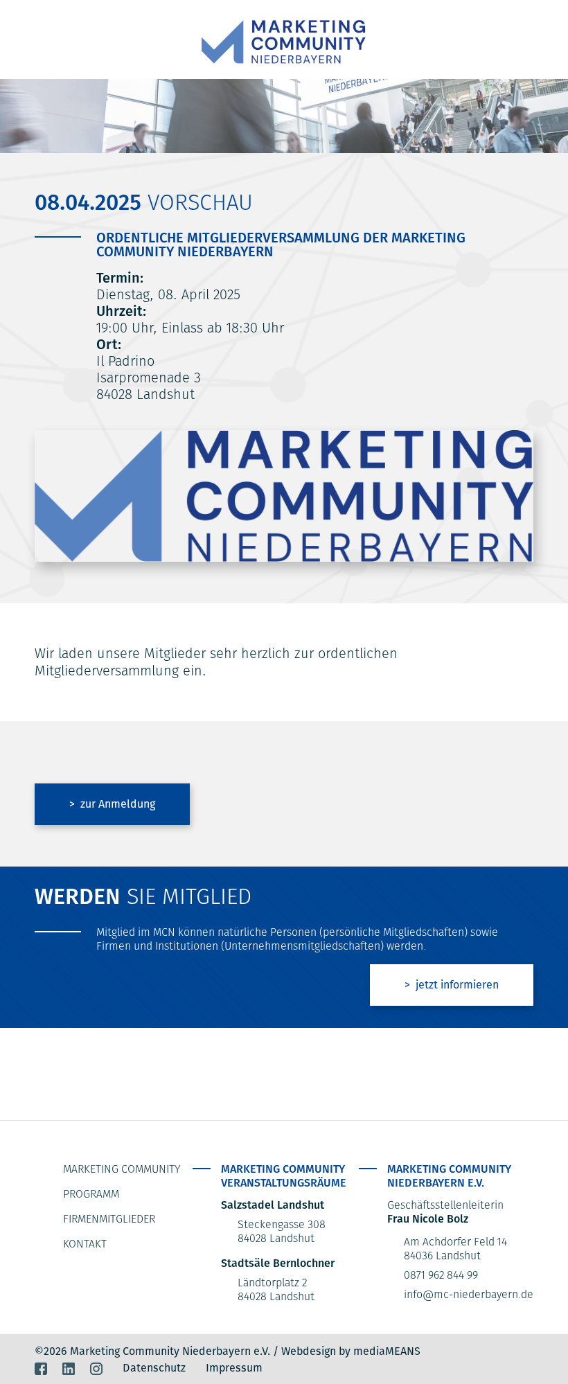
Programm (91, 1193)
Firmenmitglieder (109, 1218)
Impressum (234, 1367)
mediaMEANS (386, 1351)
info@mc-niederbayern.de (468, 1294)
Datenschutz (154, 1367)
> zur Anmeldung (112, 803)
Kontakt (85, 1243)
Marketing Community (121, 1168)
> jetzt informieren (452, 984)
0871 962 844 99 (441, 1274)
